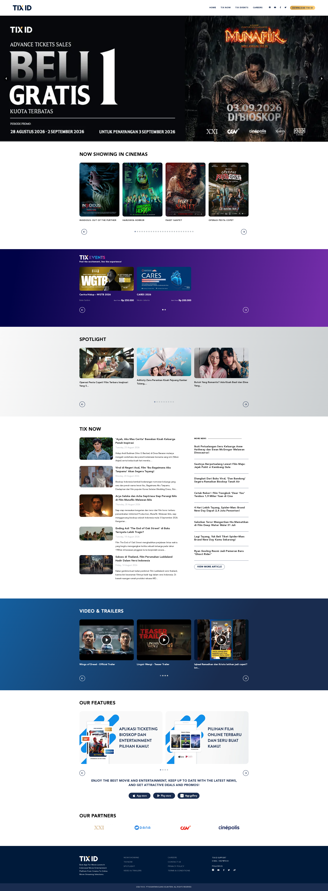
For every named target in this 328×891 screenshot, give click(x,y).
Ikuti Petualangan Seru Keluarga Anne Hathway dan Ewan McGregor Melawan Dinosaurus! (219, 449)
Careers (258, 8)
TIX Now (226, 8)
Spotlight (129, 866)
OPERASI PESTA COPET (221, 220)
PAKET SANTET (174, 220)
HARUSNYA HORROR (133, 220)
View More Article (209, 567)
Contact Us (174, 862)
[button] (84, 232)
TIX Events (241, 8)
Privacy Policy (176, 866)
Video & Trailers (133, 871)
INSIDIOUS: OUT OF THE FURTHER (97, 220)
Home (212, 8)
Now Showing (131, 858)
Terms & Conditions (179, 871)
